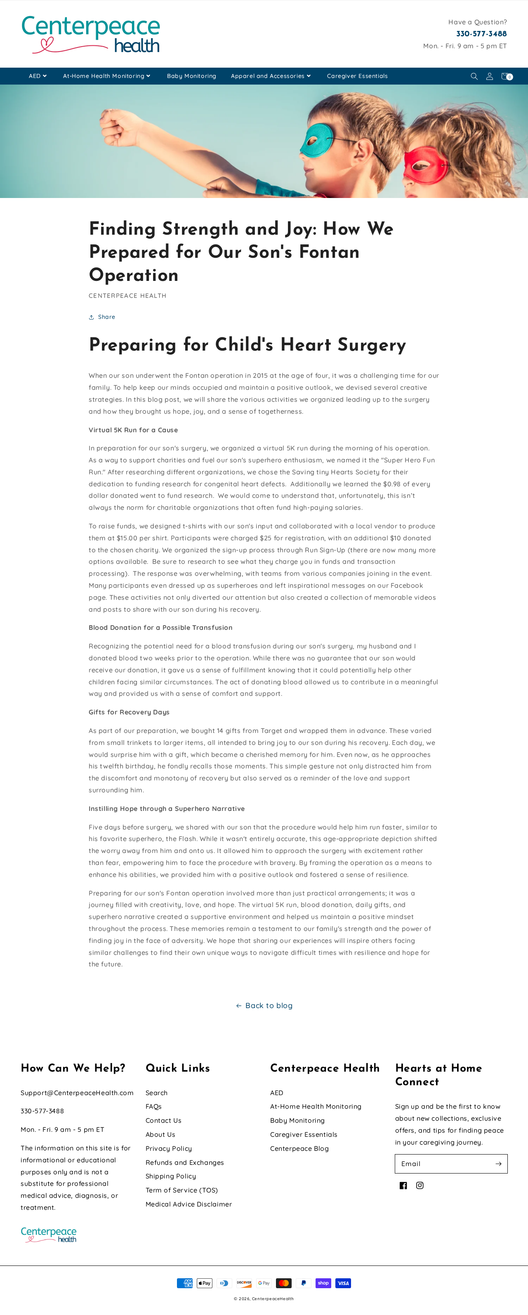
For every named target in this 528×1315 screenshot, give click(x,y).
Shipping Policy (171, 1176)
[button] (474, 76)
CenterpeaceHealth (273, 1298)
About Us (161, 1134)
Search (157, 1093)
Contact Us (164, 1120)
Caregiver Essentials (357, 76)
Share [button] (107, 317)
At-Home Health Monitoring (103, 76)
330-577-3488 (481, 34)
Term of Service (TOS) (182, 1190)
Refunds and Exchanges (185, 1162)
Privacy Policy (169, 1148)
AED (35, 76)
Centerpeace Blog (299, 1148)
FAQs (154, 1106)
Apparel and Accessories (268, 76)
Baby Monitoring (192, 76)
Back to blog (268, 1005)
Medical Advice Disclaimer (189, 1204)
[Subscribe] (498, 1164)
